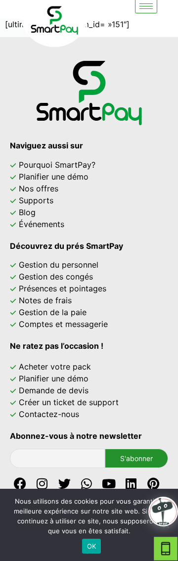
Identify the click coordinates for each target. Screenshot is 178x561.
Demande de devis (54, 390)
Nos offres (38, 188)
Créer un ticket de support (69, 402)
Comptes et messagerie (63, 324)
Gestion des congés (56, 276)
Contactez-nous (49, 414)
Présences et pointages (62, 288)
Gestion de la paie (53, 312)
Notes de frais (45, 300)
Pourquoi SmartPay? (57, 165)
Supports (36, 200)
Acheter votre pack (55, 367)
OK (91, 546)
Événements (41, 224)
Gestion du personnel (58, 265)
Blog (27, 212)
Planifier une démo (54, 177)
